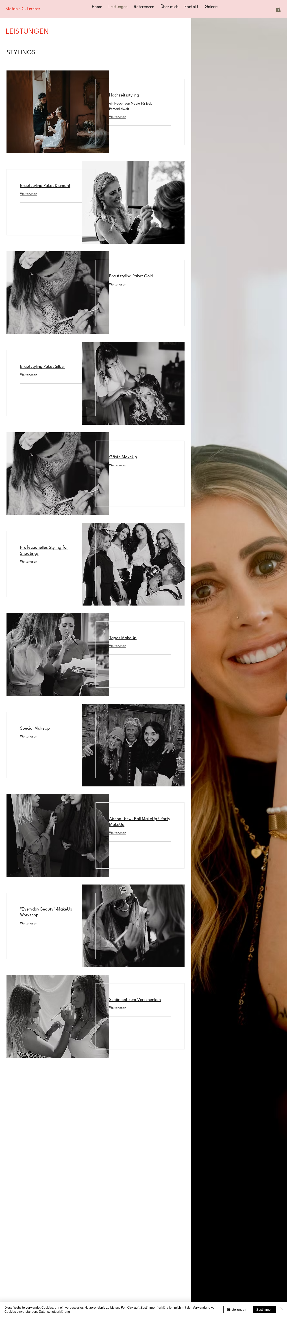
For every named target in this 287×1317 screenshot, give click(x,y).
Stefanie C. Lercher (23, 9)
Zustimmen (264, 1309)
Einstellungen (236, 1309)
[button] (278, 9)
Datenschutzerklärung (54, 1311)
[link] (140, 95)
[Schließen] (281, 1309)
